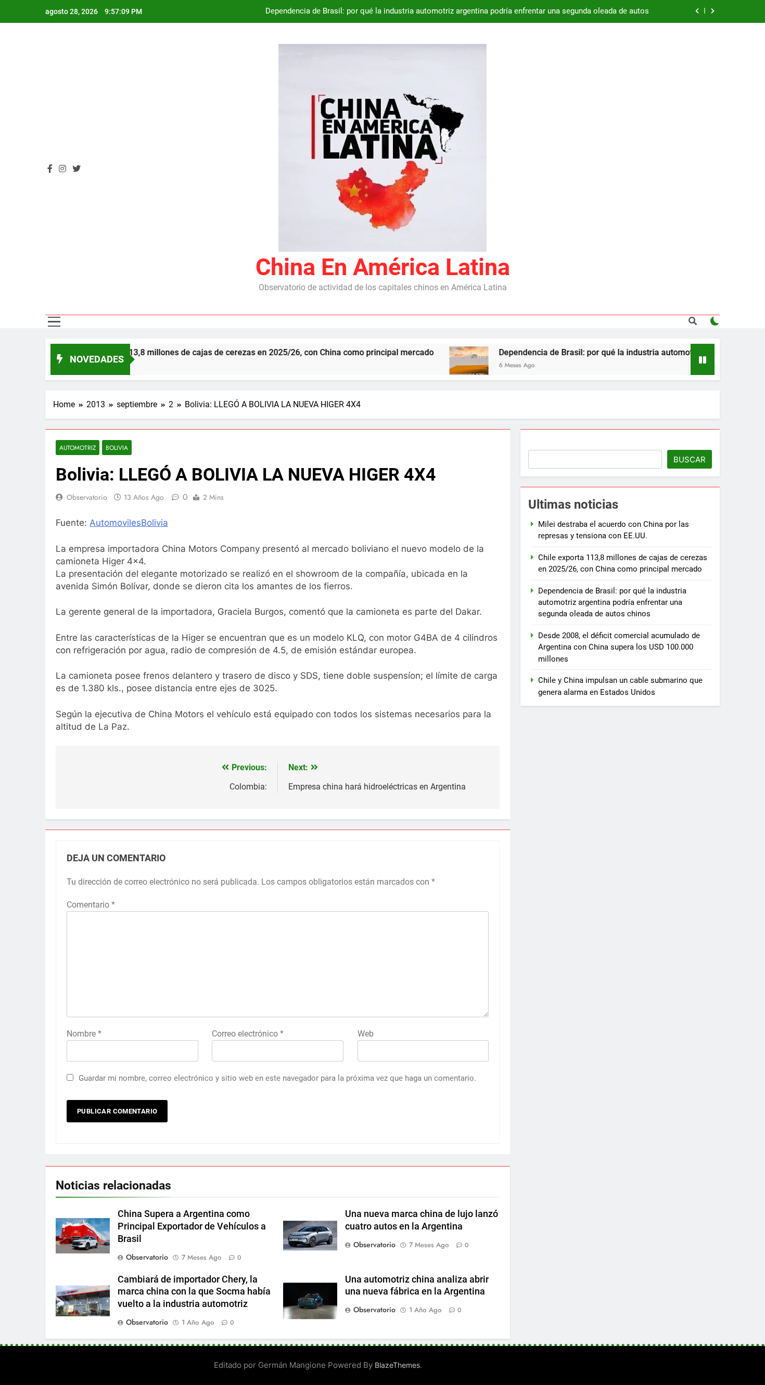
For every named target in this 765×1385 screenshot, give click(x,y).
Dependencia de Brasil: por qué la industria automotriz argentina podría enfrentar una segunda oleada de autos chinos (457, 11)
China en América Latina (383, 267)
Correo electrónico (248, 1034)
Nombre (84, 1034)
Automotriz (77, 447)
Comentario (91, 905)
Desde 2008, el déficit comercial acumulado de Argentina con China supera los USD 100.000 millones (619, 647)
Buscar (689, 459)
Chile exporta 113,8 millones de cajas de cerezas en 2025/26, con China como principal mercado (221, 352)
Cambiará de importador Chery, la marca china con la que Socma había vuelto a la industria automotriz (194, 1292)
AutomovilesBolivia (129, 522)
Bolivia (117, 447)
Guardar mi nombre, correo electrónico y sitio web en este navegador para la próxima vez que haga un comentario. (277, 1078)
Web (366, 1034)
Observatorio (87, 497)
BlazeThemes (397, 1365)
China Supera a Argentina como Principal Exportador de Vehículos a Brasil (192, 1226)
